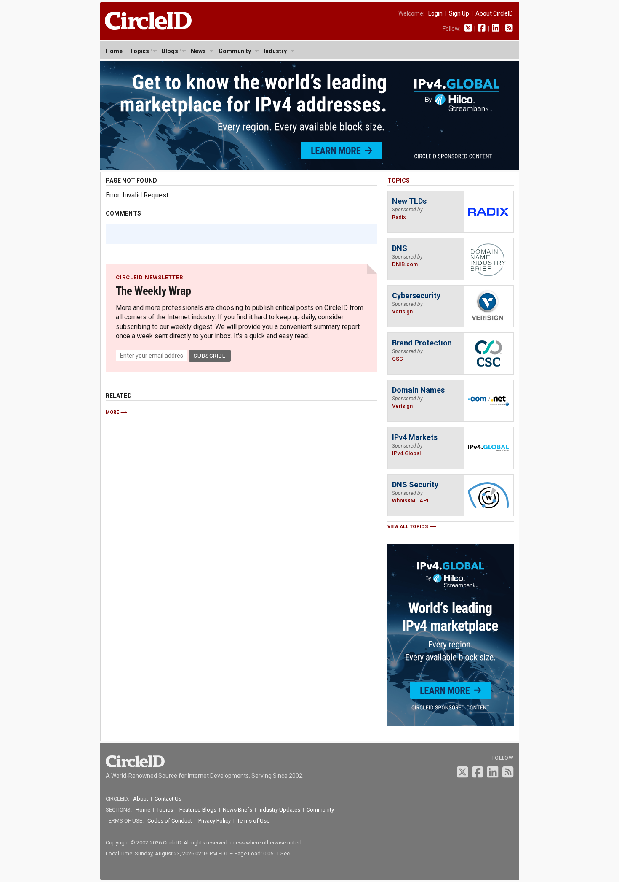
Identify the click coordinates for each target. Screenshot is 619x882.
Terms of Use (253, 820)
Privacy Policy (214, 820)
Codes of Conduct (169, 820)
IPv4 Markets (415, 437)
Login (435, 13)
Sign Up (459, 13)
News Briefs (237, 809)
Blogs (170, 51)
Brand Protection (422, 342)
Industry (275, 51)
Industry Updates (279, 809)
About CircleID (494, 13)
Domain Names (418, 390)
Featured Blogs (197, 809)
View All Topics (408, 526)
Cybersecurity (416, 295)
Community (235, 51)
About (140, 799)
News (198, 51)
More (112, 412)
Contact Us (168, 799)
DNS (399, 248)
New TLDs (409, 201)
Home (114, 51)
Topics (139, 51)
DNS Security (415, 484)
